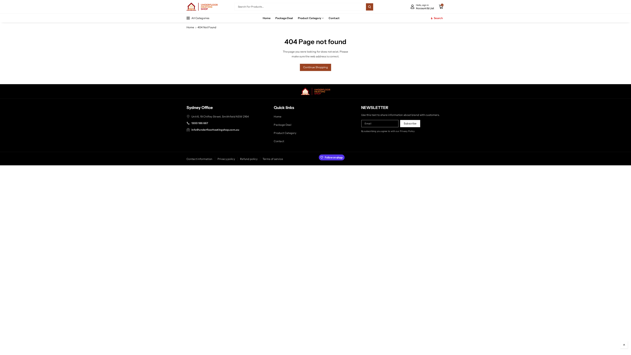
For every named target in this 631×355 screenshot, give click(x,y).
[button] (440, 6)
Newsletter (374, 107)
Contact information (199, 159)
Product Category (309, 18)
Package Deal (282, 124)
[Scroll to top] (624, 344)
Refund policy (248, 159)
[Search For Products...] (369, 7)
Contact (279, 141)
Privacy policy (226, 159)
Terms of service (273, 159)
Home (190, 27)
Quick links (284, 107)
